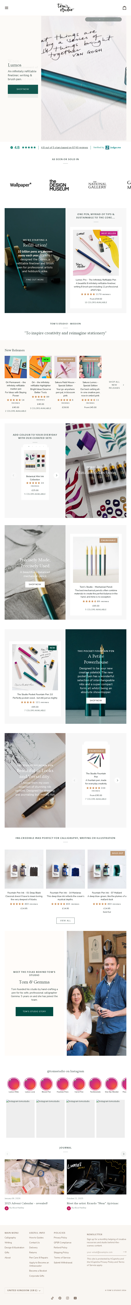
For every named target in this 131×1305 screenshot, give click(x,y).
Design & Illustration (14, 1247)
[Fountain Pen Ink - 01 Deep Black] (24, 869)
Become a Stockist (38, 1270)
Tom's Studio (114, 1290)
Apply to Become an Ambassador (39, 1264)
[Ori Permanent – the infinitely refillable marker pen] (16, 367)
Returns (33, 1252)
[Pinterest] (59, 1298)
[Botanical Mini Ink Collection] (35, 461)
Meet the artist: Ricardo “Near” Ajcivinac (93, 1203)
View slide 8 (114, 19)
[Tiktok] (52, 1298)
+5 (108, 303)
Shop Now (35, 584)
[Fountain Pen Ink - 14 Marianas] (65, 869)
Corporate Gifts (36, 1275)
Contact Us (34, 1242)
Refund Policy (60, 1247)
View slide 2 (92, 19)
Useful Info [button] (37, 1233)
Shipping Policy (61, 1252)
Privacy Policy (107, 1262)
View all (65, 920)
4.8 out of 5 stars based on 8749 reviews (64, 147)
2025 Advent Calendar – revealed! (26, 1203)
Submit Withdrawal (63, 1262)
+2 (47, 711)
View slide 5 (103, 19)
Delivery (33, 1247)
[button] (88, 294)
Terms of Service (62, 1257)
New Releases (15, 350)
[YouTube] (75, 1298)
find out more (35, 279)
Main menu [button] (12, 1233)
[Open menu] (9, 8)
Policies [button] (59, 1233)
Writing (8, 1242)
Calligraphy (10, 1237)
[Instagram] (67, 1298)
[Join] (123, 1251)
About (8, 1257)
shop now (23, 93)
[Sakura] (46, 495)
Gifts (7, 1252)
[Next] (56, 475)
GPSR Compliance (62, 1242)
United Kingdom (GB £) (22, 1290)
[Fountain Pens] (35, 780)
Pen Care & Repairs (38, 1257)
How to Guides (36, 1237)
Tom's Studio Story (34, 1011)
